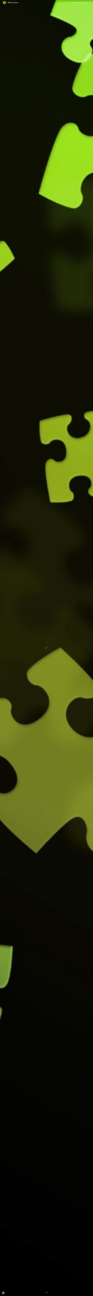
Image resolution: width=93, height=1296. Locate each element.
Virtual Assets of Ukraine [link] (79, 3)
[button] (91, 2)
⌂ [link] (67, 3)
